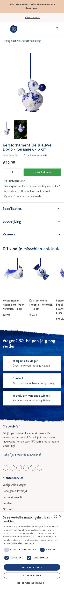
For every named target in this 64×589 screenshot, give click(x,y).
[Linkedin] (19, 468)
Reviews (9, 234)
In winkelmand (42, 172)
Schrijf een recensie (35, 155)
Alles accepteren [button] (32, 567)
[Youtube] (12, 468)
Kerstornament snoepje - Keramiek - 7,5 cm (41, 305)
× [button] (60, 516)
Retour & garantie (13, 497)
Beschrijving (12, 221)
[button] (32, 583)
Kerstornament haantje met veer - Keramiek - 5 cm (14, 305)
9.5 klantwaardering (14, 180)
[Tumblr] (26, 468)
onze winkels (34, 196)
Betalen (7, 503)
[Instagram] (39, 468)
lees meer (32, 8)
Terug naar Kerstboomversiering (22, 41)
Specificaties (12, 209)
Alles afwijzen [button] (32, 575)
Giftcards (8, 509)
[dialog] (32, 550)
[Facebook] (5, 468)
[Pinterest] (32, 468)
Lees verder (29, 543)
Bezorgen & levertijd (15, 491)
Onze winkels (32, 17)
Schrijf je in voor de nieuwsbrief (22, 455)
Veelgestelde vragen (14, 485)
